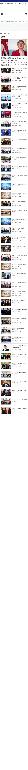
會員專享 (8, 21)
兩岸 (23, 21)
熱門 (16, 21)
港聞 (19, 21)
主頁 (1, 33)
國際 (27, 21)
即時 (12, 21)
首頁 (2, 21)
